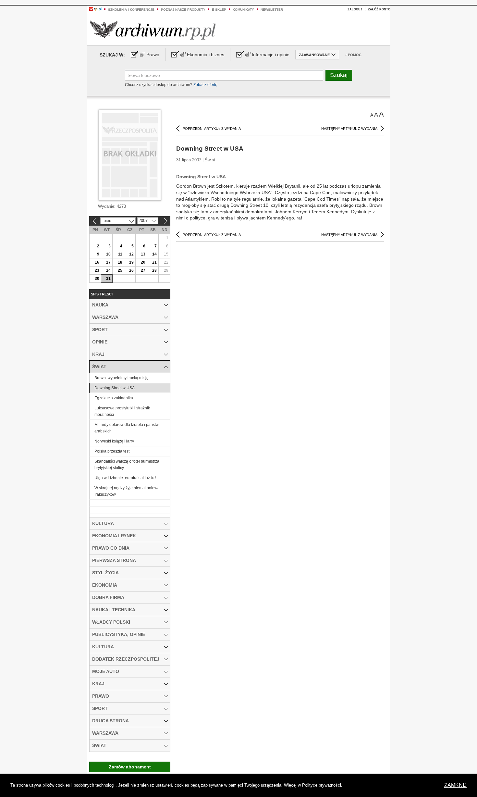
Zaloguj (355, 9)
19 (131, 262)
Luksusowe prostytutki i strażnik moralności (122, 411)
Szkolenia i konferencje (131, 9)
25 (120, 270)
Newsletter (272, 9)
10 (108, 254)
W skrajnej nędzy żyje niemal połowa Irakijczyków (127, 491)
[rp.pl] (95, 9)
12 (131, 254)
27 (143, 270)
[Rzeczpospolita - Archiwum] (152, 29)
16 (97, 262)
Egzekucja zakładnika (113, 398)
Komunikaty (243, 9)
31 (108, 278)
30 (97, 278)
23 (97, 270)
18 (120, 262)
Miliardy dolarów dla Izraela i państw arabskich (126, 427)
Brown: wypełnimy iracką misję (121, 378)
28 (154, 270)
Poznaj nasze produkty (183, 9)
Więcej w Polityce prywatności (312, 785)
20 (143, 262)
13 (143, 254)
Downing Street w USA (114, 388)
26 (131, 270)
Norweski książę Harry (114, 441)
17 (108, 262)
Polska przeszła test (111, 451)
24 (108, 270)
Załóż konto (379, 9)
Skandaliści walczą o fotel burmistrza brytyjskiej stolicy (126, 464)
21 (154, 262)
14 (154, 254)
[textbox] (224, 75)
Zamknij (455, 785)
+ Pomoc (353, 55)
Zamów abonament (130, 766)
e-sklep (219, 9)
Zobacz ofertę (205, 84)
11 (120, 254)
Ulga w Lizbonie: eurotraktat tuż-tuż (125, 478)
